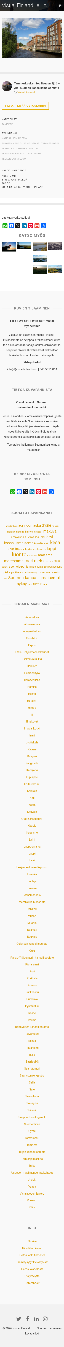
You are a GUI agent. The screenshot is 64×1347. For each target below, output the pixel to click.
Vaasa (32, 1186)
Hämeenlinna (32, 680)
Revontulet (32, 1034)
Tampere (7, 124)
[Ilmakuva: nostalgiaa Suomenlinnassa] (55, 247)
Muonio (32, 923)
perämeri (6, 567)
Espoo (32, 645)
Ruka (32, 1054)
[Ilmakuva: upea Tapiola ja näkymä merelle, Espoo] (40, 259)
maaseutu (32, 555)
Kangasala (32, 763)
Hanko (32, 694)
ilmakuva (49, 531)
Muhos (32, 916)
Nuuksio (32, 936)
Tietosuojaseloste (32, 1269)
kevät (22, 549)
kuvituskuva (39, 549)
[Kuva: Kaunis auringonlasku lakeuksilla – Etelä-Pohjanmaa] (40, 270)
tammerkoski (50, 143)
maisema (45, 555)
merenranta (14, 561)
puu (46, 566)
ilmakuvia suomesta (25, 537)
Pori (32, 971)
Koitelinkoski (32, 784)
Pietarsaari (32, 964)
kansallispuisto (41, 543)
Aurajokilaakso (32, 631)
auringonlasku (29, 525)
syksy (22, 583)
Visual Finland (17, 5)
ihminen (29, 531)
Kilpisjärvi (32, 777)
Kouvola (32, 812)
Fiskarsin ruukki (32, 659)
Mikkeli (32, 909)
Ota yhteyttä (32, 1276)
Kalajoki (32, 756)
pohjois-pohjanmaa (23, 566)
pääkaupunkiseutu (13, 572)
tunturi (37, 584)
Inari (32, 735)
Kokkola (32, 791)
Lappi (32, 853)
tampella (8, 148)
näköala (49, 561)
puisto (40, 566)
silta (5, 578)
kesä (55, 542)
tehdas (34, 148)
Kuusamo (32, 832)
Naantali (32, 929)
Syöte (32, 1131)
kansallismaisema (14, 138)
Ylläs (32, 1207)
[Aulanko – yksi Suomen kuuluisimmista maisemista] (24, 246)
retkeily (33, 572)
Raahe (32, 1013)
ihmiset (37, 532)
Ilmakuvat (32, 721)
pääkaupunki (55, 566)
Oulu (57, 561)
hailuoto (55, 526)
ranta (27, 572)
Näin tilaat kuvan (32, 1248)
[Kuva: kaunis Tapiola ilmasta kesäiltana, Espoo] (55, 270)
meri (28, 560)
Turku (32, 1165)
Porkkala (32, 978)
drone (46, 525)
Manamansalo (32, 895)
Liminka (32, 874)
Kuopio (32, 825)
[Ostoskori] (60, 5)
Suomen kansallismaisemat (20, 143)
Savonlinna (32, 1096)
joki (42, 537)
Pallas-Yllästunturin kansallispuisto (32, 957)
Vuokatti (32, 1200)
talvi (30, 584)
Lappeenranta (32, 846)
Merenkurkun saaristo (32, 902)
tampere (21, 148)
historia (20, 531)
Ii (32, 714)
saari (48, 572)
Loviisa (32, 888)
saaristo (56, 572)
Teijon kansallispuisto (32, 1152)
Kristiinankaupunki (32, 819)
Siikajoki (32, 1110)
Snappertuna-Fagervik (32, 1117)
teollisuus (34, 153)
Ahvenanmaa (32, 624)
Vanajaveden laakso (32, 1193)
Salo (32, 1089)
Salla (32, 1082)
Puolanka (32, 999)
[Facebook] (27, 1318)
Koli (32, 798)
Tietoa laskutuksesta (32, 1255)
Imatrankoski (32, 728)
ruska (41, 572)
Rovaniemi (32, 1048)
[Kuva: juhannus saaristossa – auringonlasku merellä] (9, 247)
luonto (19, 555)
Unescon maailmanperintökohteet (32, 1172)
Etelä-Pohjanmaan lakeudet (32, 652)
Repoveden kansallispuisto (32, 1027)
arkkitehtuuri (12, 526)
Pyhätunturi (32, 1006)
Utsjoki (32, 1179)
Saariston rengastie (32, 1075)
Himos (32, 707)
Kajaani (32, 749)
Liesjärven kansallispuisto (32, 867)
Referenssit (32, 1283)
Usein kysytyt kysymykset (32, 1262)
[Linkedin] (36, 1318)
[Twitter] (18, 1318)
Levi (32, 860)
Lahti (32, 839)
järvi (49, 537)
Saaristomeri (32, 1068)
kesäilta (13, 549)
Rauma (32, 1020)
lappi (51, 548)
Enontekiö (32, 638)
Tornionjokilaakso (32, 1159)
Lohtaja (32, 881)
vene (45, 584)
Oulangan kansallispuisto (32, 943)
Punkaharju (32, 992)
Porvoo (32, 985)
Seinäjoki (32, 1103)
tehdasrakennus (13, 153)
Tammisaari (32, 1138)
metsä (40, 560)
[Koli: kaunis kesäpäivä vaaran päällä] (40, 247)
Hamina (32, 687)
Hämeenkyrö (32, 673)
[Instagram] (45, 1318)
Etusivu (32, 1241)
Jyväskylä (32, 742)
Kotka (32, 805)
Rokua (32, 1041)
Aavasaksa (32, 617)
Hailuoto (32, 666)
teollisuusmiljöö (14, 159)
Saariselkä (32, 1061)
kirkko (28, 549)
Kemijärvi (32, 770)
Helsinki (11, 531)
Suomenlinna (32, 1124)
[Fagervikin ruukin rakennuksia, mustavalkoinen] (24, 260)
